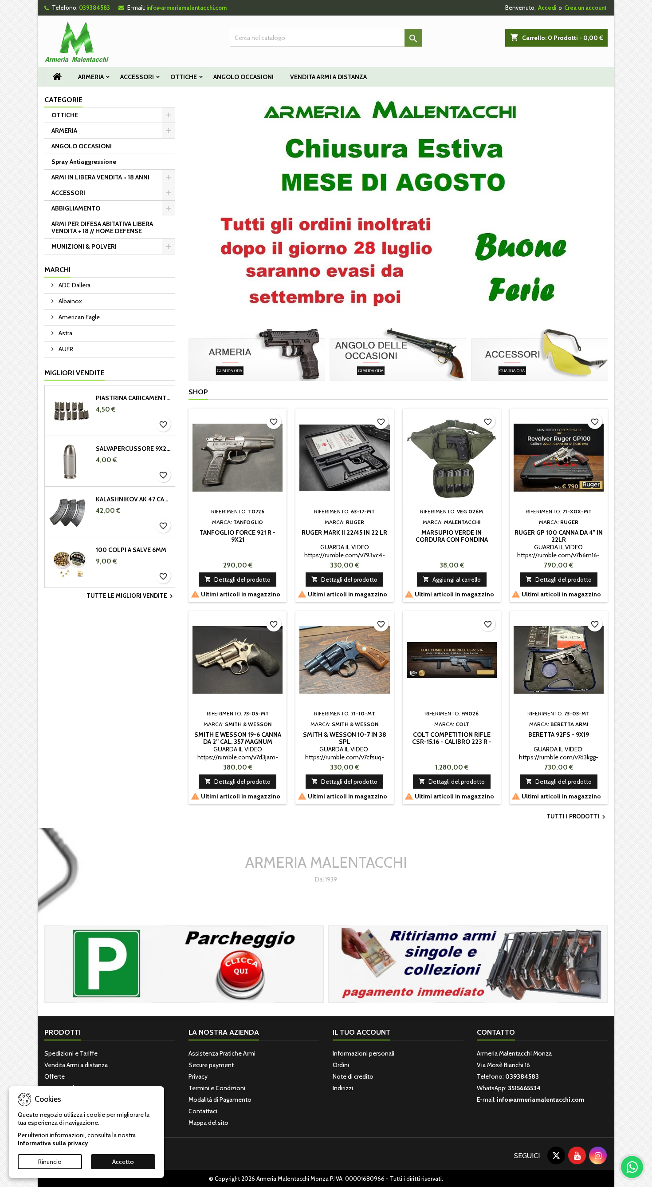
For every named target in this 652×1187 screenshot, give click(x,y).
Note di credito (353, 1076)
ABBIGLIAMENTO (75, 208)
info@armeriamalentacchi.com (186, 7)
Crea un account (585, 7)
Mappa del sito (208, 1123)
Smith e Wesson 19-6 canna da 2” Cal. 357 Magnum (237, 738)
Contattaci (203, 1111)
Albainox (69, 301)
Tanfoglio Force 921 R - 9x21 (237, 536)
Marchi (57, 270)
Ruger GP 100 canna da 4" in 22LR (559, 536)
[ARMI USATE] (468, 963)
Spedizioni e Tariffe (71, 1053)
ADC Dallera (73, 285)
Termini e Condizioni (217, 1088)
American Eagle (78, 317)
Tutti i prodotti (577, 817)
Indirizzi (343, 1088)
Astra (64, 333)
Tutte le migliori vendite (130, 596)
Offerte (54, 1076)
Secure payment (211, 1065)
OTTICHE (183, 77)
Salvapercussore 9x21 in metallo (133, 448)
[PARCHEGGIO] (184, 963)
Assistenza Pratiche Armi (222, 1053)
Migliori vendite (74, 373)
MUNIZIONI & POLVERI (84, 246)
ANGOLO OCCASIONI (243, 77)
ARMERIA (91, 77)
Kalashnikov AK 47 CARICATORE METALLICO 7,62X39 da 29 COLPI (133, 499)
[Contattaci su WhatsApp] (632, 1167)
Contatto (496, 1032)
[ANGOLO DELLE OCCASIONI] (398, 353)
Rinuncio (50, 1162)
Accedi (547, 7)
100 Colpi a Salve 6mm (131, 549)
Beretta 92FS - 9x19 (558, 734)
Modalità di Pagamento (220, 1100)
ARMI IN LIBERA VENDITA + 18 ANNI (100, 177)
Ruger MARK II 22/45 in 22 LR (344, 532)
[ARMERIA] (257, 353)
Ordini (341, 1065)
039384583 (94, 7)
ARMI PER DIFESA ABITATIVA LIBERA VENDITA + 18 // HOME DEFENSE (102, 227)
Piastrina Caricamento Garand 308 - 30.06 (133, 397)
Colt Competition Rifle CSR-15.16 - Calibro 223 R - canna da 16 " (451, 741)
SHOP (198, 392)
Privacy (198, 1076)
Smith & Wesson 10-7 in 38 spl (344, 738)
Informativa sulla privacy (53, 1143)
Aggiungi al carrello (452, 579)
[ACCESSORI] (539, 353)
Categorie (63, 99)
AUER (65, 349)
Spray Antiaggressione (83, 162)
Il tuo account (361, 1032)
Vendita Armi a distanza (328, 77)
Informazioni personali (363, 1053)
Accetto (123, 1162)
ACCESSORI (137, 77)
